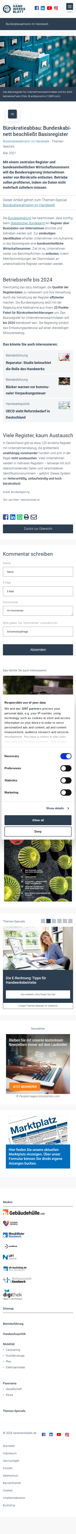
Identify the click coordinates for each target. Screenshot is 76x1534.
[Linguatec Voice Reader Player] (12, 114)
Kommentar (10, 602)
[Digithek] (38, 1295)
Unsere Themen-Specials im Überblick (38, 1005)
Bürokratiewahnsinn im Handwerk (27, 24)
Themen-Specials (14, 1411)
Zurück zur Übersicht (38, 529)
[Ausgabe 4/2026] (38, 854)
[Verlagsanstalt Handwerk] (38, 1280)
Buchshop (9, 1505)
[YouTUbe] (49, 8)
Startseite (9, 1445)
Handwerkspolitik (14, 1334)
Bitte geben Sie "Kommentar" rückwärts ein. (30, 623)
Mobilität (9, 1344)
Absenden (38, 650)
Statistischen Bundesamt (28, 223)
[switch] (66, 768)
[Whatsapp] (20, 517)
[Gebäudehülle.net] (38, 1212)
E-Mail (7, 582)
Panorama (9, 1383)
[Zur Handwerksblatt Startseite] (14, 8)
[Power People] (38, 1223)
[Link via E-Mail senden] (34, 517)
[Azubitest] (38, 1246)
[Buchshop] (38, 1268)
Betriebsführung (13, 1324)
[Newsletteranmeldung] (38, 1064)
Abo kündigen (11, 1460)
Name (7, 563)
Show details (55, 808)
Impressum (10, 1453)
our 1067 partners (29, 708)
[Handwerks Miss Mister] (38, 1234)
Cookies (7, 1490)
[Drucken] (27, 517)
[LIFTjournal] (38, 1257)
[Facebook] (37, 8)
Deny (38, 831)
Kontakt (8, 1468)
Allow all (38, 820)
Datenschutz (10, 1475)
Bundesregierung (19, 218)
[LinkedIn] (43, 8)
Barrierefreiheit (12, 1483)
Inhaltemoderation (14, 1497)
